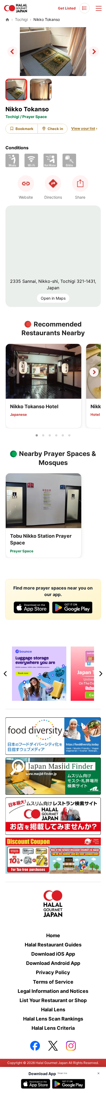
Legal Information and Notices (53, 991)
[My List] (84, 8)
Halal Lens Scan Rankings (53, 1019)
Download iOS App (53, 954)
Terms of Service (53, 982)
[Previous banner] (5, 673)
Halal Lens (53, 1009)
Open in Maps (53, 298)
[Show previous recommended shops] (12, 372)
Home (53, 935)
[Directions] (53, 183)
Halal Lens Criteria (53, 1028)
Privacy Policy (53, 972)
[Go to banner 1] (46, 697)
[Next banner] (100, 673)
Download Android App (53, 963)
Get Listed (67, 8)
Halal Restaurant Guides (53, 945)
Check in (55, 128)
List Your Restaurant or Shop (53, 1000)
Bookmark (24, 128)
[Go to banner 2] (53, 697)
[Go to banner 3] (59, 697)
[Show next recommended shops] (94, 372)
